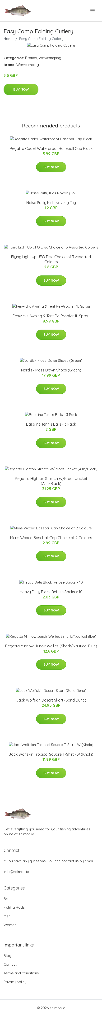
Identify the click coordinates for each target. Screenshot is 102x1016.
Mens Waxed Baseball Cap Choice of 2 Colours (51, 537)
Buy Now (21, 89)
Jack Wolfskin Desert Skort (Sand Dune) (51, 700)
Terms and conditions (21, 973)
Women (10, 925)
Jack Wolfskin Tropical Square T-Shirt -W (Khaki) (51, 754)
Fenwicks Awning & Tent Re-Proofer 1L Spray (51, 316)
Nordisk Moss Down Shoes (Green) (51, 370)
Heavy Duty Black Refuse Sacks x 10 (51, 591)
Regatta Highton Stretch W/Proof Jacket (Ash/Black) (51, 481)
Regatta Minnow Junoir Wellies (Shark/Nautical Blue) (51, 646)
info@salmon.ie (16, 871)
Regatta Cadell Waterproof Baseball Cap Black (51, 148)
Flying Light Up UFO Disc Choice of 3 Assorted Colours (51, 259)
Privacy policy (15, 982)
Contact (10, 964)
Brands (31, 58)
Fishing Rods (14, 907)
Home (9, 38)
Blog (7, 955)
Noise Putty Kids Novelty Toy (51, 202)
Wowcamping (50, 58)
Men (7, 916)
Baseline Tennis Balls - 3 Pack (51, 424)
